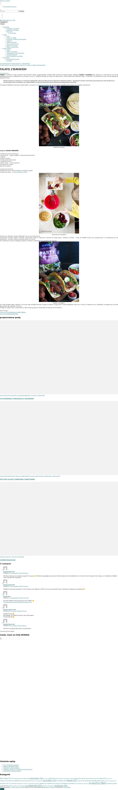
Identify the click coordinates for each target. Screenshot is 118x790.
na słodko (61, 780)
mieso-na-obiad (11, 38)
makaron (9, 41)
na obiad (39, 780)
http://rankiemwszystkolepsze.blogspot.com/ (17, 602)
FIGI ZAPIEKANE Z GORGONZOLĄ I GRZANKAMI (17, 398)
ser (29, 395)
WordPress (66, 787)
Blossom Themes (49, 787)
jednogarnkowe (10, 476)
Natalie (5, 596)
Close (2, 24)
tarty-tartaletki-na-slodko (14, 56)
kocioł (96, 778)
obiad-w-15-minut (12, 45)
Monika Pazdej (7, 584)
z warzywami (56, 476)
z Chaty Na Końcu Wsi (17, 787)
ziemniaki (15, 785)
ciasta (8, 50)
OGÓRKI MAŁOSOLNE (7, 560)
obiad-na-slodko (11, 42)
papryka (107, 780)
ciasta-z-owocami (11, 51)
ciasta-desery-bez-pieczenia (15, 53)
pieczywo (9, 31)
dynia (72, 778)
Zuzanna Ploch (7, 571)
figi (1, 395)
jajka (83, 778)
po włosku (13, 783)
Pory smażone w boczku (11, 765)
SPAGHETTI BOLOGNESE (11, 768)
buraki (2, 65)
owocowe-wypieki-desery (94, 780)
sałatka (43, 783)
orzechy (81, 780)
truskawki (80, 783)
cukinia (46, 778)
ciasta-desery (7, 48)
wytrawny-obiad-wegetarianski (16, 39)
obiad (5, 34)
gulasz (2, 476)
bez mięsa (5, 778)
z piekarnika (41, 395)
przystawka (20, 395)
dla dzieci (59, 778)
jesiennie (89, 778)
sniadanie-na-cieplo (12, 30)
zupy (8, 36)
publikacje (20, 783)
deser (52, 778)
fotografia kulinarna (12, 59)
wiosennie (21, 557)
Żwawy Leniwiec (8, 609)
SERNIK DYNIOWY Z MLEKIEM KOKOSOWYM (17, 769)
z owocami (22, 785)
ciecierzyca (7, 65)
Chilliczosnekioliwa (43, 85)
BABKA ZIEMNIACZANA (10, 766)
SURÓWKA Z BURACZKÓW (12, 771)
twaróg (86, 783)
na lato (33, 780)
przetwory (7, 557)
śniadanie (6, 27)
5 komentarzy (4, 73)
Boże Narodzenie (16, 778)
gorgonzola (6, 395)
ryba (26, 783)
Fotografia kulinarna (9, 6)
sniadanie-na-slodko (12, 28)
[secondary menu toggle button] (0, 2)
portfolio (9, 61)
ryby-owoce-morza (12, 44)
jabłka (77, 778)
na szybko (13, 395)
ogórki (2, 557)
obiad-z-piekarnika (12, 47)
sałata (26, 395)
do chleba (13, 33)
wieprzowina (39, 476)
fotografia (6, 57)
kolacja (103, 778)
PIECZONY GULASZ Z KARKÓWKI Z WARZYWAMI (17, 479)
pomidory (4, 783)
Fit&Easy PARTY (22, 172)
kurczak (109, 778)
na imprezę (15, 65)
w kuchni (22, 65)
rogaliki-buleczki (11, 54)
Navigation (4, 22)
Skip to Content (5, 1)
